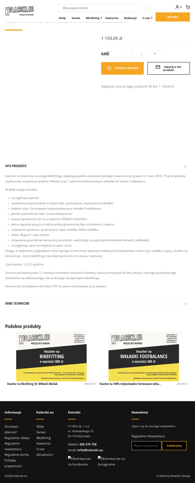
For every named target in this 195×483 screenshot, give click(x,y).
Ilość (105, 53)
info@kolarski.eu (90, 450)
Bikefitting (93, 18)
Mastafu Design (180, 476)
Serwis (76, 18)
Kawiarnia (111, 18)
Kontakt (172, 17)
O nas (146, 18)
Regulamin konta (17, 455)
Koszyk (188, 7)
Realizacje (130, 18)
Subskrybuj (174, 445)
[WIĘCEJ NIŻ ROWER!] (19, 10)
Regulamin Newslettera (148, 436)
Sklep (62, 18)
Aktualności (44, 455)
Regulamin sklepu (17, 438)
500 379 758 (88, 444)
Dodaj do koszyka (126, 68)
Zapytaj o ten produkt (172, 68)
